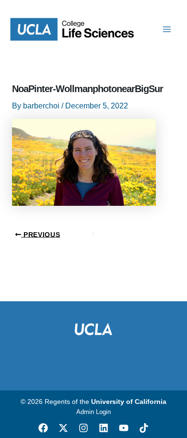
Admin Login (93, 411)
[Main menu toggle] (166, 29)
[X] (63, 428)
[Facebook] (43, 428)
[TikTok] (144, 428)
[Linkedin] (103, 428)
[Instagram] (83, 428)
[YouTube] (124, 428)
